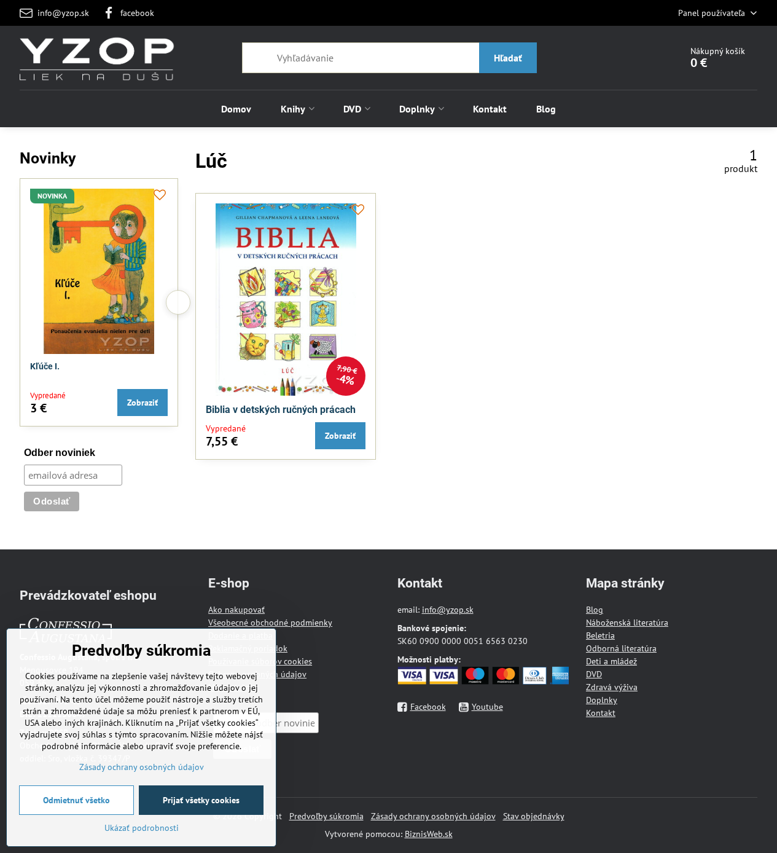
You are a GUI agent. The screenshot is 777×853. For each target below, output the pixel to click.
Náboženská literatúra (627, 622)
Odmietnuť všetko (76, 800)
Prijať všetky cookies (201, 800)
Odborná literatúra (621, 648)
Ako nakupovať (236, 609)
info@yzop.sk (448, 609)
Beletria (600, 635)
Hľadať (508, 58)
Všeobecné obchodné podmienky (270, 622)
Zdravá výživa (612, 687)
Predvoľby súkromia (326, 816)
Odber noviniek (59, 452)
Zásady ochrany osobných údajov (433, 816)
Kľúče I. (45, 366)
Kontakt (600, 712)
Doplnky (601, 700)
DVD (594, 674)
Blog (594, 609)
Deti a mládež (611, 661)
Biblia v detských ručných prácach (281, 409)
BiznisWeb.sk (429, 833)
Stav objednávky (533, 816)
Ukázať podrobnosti (141, 827)
